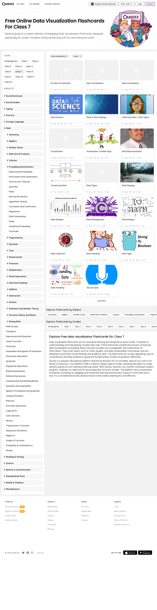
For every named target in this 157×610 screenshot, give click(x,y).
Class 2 (35, 61)
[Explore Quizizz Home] (8, 4)
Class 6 (8, 71)
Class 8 (29, 71)
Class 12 (8, 82)
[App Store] (130, 553)
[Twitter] (23, 553)
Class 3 (8, 66)
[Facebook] (27, 553)
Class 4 (18, 66)
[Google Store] (145, 553)
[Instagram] (32, 553)
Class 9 (8, 76)
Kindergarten (11, 61)
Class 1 (25, 61)
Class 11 (30, 76)
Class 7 (18, 71)
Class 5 (29, 66)
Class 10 (19, 76)
